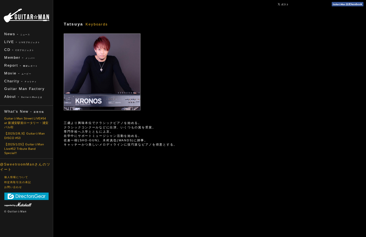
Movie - (17, 73)
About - (23, 96)
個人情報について (16, 177)
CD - (19, 50)
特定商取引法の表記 (17, 182)
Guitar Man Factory (24, 89)
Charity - (20, 81)
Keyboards (97, 24)
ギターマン (26, 15)
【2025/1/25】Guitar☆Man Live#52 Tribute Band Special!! (24, 149)
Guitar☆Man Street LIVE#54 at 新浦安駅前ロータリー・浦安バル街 (26, 123)
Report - (21, 65)
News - (17, 34)
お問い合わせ (13, 187)
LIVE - (22, 42)
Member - (19, 57)
